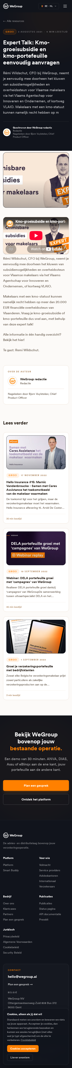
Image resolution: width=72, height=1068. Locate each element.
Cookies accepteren (23, 1048)
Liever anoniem (20, 1057)
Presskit (43, 919)
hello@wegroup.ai (22, 976)
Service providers (49, 870)
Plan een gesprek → (20, 984)
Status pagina (47, 908)
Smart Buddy (11, 870)
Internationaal (47, 881)
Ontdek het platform (36, 799)
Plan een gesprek (36, 785)
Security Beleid (12, 952)
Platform (8, 865)
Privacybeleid (11, 936)
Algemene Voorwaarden (17, 942)
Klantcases (9, 908)
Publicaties (45, 903)
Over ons (8, 903)
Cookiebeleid (11, 947)
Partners (8, 914)
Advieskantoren (48, 875)
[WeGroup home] (12, 6)
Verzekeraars (47, 886)
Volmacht (44, 865)
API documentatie (50, 914)
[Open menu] (65, 6)
